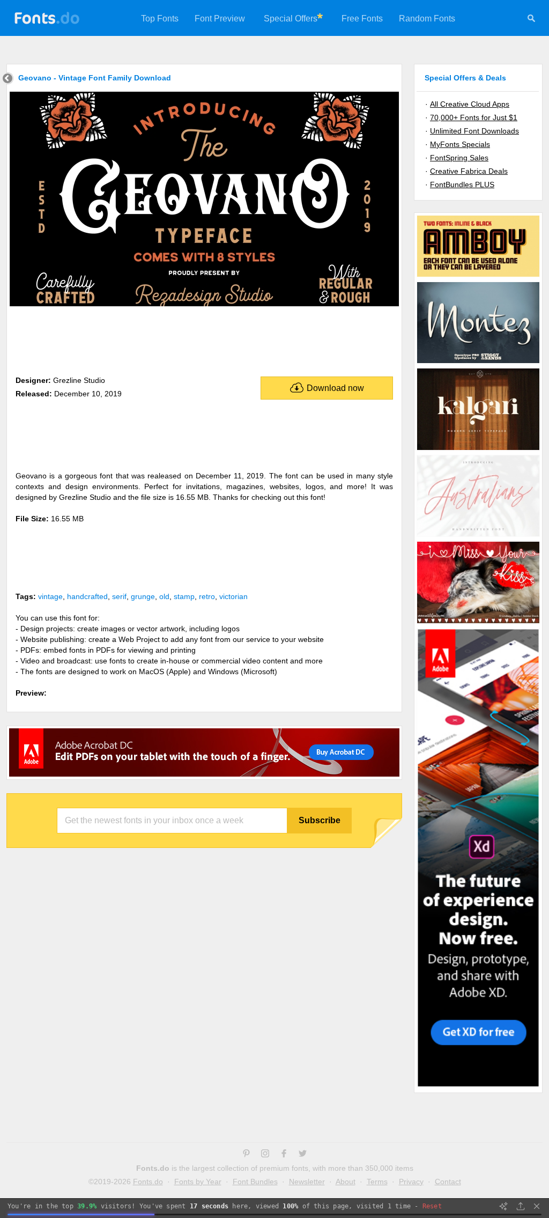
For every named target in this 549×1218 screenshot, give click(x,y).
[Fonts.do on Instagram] (265, 1154)
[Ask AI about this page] (503, 1206)
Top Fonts (160, 18)
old (164, 596)
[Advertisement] (204, 339)
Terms (377, 1181)
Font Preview (220, 18)
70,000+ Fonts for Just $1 (473, 117)
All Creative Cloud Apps (469, 104)
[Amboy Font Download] (478, 276)
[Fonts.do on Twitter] (303, 1154)
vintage (50, 596)
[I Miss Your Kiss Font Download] (478, 622)
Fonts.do (148, 1181)
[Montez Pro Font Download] (478, 362)
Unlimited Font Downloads (474, 131)
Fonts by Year (197, 1181)
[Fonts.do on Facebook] (284, 1154)
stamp (184, 596)
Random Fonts (427, 18)
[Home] (8, 79)
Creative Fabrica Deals (469, 171)
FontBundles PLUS (462, 184)
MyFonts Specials (460, 144)
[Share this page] (520, 1206)
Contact (448, 1181)
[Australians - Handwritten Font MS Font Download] (478, 536)
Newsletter (307, 1181)
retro (207, 596)
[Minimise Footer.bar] (536, 1206)
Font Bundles (255, 1181)
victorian (233, 596)
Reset (432, 1206)
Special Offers (290, 18)
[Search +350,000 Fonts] (531, 20)
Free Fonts (362, 18)
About (345, 1181)
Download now (335, 388)
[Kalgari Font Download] (478, 449)
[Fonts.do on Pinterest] (246, 1154)
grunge (143, 596)
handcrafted (87, 596)
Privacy (411, 1181)
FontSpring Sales (459, 157)
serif (119, 596)
